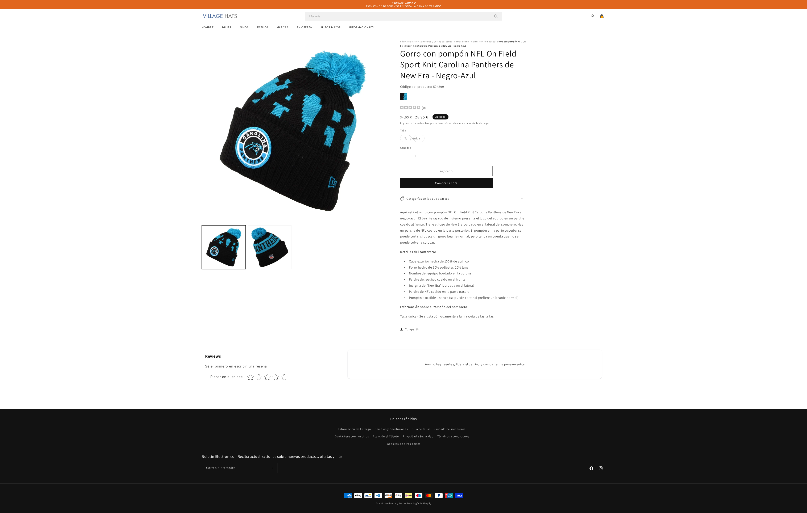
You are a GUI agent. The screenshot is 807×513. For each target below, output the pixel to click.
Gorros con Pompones (483, 41)
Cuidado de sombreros (449, 429)
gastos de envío (439, 123)
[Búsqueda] (496, 16)
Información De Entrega (354, 429)
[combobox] (403, 16)
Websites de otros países (403, 444)
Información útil (362, 27)
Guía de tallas (421, 429)
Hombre (208, 27)
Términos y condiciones (453, 436)
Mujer (227, 27)
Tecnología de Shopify (419, 503)
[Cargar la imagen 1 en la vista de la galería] (224, 247)
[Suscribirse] (272, 468)
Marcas (283, 27)
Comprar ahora (446, 183)
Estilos (262, 27)
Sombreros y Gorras (395, 503)
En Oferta (304, 27)
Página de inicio (409, 41)
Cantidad (405, 148)
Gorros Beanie (461, 41)
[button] (602, 16)
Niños (244, 27)
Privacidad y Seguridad (418, 436)
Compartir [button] (412, 329)
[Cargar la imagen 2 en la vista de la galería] (270, 247)
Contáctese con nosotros (352, 436)
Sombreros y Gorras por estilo (435, 41)
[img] (410, 108)
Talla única (415, 139)
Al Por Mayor (330, 27)
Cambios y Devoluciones (391, 429)
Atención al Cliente (386, 436)
